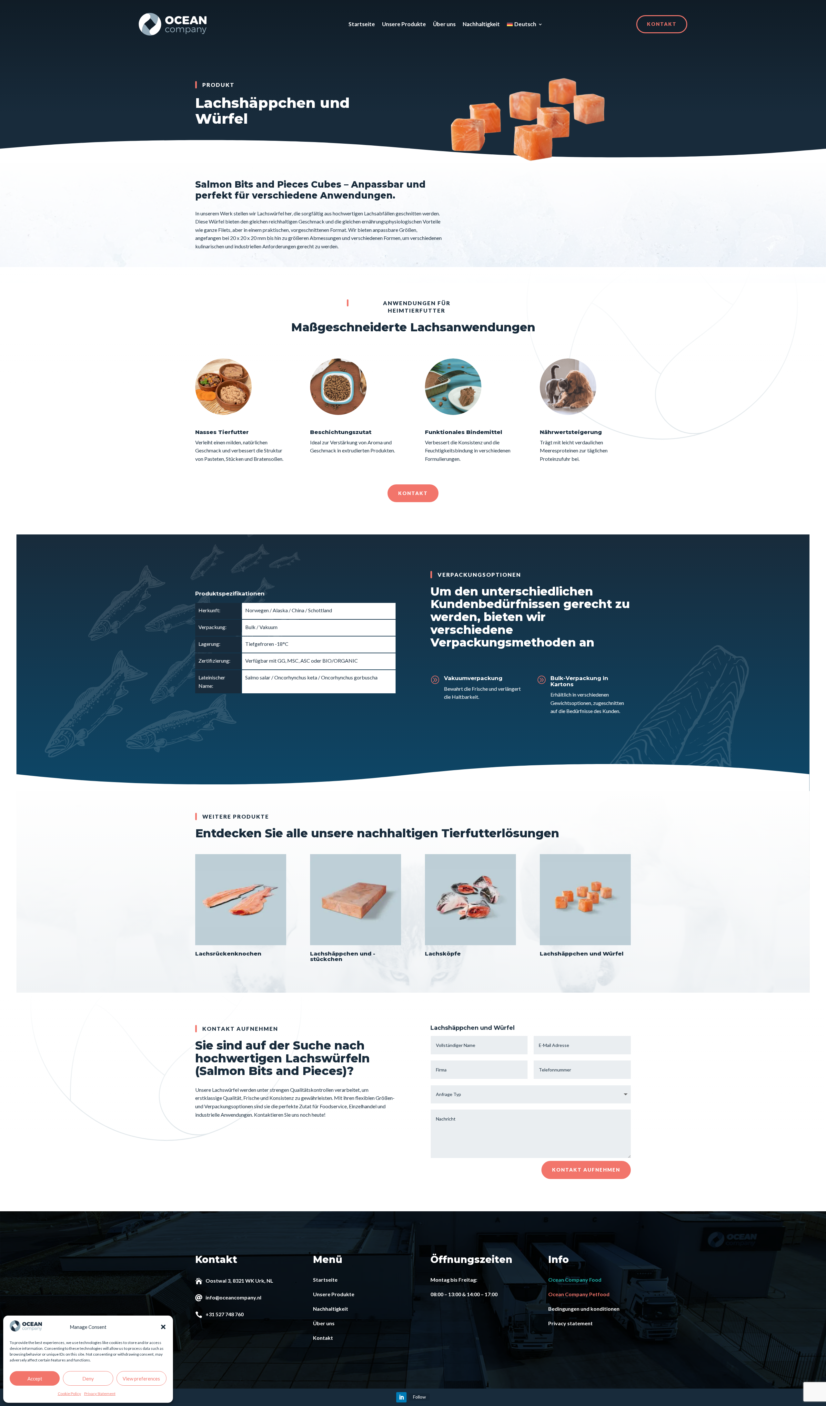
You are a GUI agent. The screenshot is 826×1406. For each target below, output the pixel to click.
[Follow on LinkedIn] (401, 1397)
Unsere (321, 1294)
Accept (34, 1378)
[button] (163, 1327)
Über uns (444, 24)
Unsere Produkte (404, 24)
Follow (419, 1397)
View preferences (141, 1378)
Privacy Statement (100, 1393)
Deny (88, 1378)
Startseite (361, 24)
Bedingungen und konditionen (584, 1309)
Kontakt (662, 24)
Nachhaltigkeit (481, 24)
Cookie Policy (69, 1393)
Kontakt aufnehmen (586, 1170)
